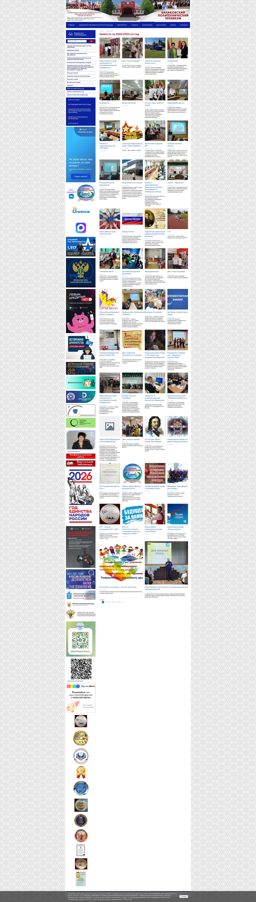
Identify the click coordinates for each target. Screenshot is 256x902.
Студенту (134, 25)
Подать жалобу (80, 176)
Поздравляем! (172, 61)
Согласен (184, 896)
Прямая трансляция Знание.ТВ (75, 680)
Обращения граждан (73, 50)
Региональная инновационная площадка (79, 62)
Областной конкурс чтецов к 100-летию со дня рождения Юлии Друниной (155, 355)
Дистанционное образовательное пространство (77, 54)
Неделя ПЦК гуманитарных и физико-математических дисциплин (155, 234)
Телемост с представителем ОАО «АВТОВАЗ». (107, 146)
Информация (147, 25)
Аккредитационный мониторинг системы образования (79, 46)
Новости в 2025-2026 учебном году (77, 95)
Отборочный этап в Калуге (132, 183)
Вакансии (70, 85)
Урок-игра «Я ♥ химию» (153, 312)
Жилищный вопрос (152, 271)
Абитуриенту (122, 25)
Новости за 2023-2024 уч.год (75, 88)
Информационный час (175, 103)
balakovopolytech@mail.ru (77, 20)
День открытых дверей (131, 61)
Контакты (184, 25)
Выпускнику (161, 25)
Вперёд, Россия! (128, 232)
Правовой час (105, 103)
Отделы (173, 25)
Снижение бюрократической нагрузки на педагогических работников (79, 58)
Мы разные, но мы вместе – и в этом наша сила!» (118, 587)
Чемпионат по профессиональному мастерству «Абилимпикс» (155, 398)
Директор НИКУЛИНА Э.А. (74, 451)
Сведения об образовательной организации (96, 25)
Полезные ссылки (72, 79)
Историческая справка (73, 82)
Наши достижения (72, 73)
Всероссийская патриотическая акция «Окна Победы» (153, 529)
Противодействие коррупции (79, 104)
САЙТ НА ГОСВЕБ (74, 100)
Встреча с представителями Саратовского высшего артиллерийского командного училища (153, 187)
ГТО (168, 232)
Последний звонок (106, 271)
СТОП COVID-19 (73, 123)
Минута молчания (129, 103)
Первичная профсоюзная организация (78, 76)
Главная (71, 25)
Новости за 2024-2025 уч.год (75, 91)
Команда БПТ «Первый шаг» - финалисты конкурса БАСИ (176, 355)
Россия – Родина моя (175, 183)
